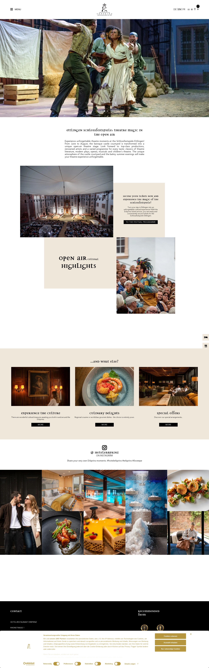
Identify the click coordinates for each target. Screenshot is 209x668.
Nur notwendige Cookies (170, 649)
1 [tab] (101, 111)
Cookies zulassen (170, 636)
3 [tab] (107, 111)
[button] (197, 9)
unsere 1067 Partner (58, 639)
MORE (41, 425)
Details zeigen (130, 664)
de (175, 9)
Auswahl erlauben (170, 642)
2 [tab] (104, 111)
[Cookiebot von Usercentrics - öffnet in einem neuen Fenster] (28, 663)
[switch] (78, 663)
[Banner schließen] (191, 634)
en (179, 9)
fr (184, 9)
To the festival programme (141, 222)
